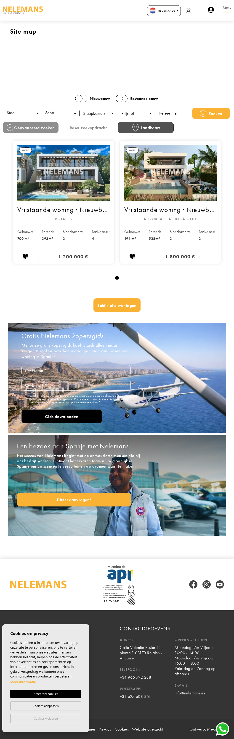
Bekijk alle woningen (116, 305)
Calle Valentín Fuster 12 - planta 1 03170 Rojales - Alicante (141, 653)
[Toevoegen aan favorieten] (25, 257)
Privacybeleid (82, 399)
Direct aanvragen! (74, 499)
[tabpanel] (63, 202)
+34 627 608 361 (135, 696)
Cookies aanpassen (46, 706)
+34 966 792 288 (135, 677)
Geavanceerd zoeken (34, 127)
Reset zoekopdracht (88, 127)
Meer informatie (23, 682)
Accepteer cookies (46, 694)
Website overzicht (147, 729)
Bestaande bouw (144, 98)
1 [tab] (117, 278)
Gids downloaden (62, 416)
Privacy (105, 729)
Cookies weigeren (46, 718)
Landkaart (150, 127)
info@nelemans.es (190, 693)
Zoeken (214, 113)
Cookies (122, 729)
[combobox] (23, 113)
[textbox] (24, 113)
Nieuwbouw (100, 98)
